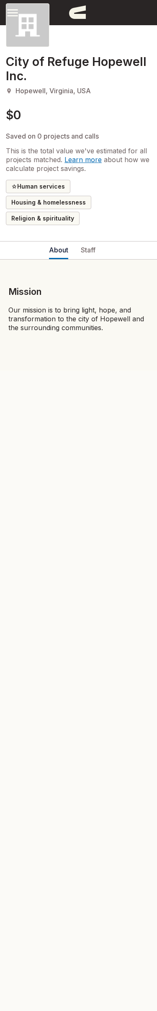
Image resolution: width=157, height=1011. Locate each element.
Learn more (83, 159)
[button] (12, 12)
